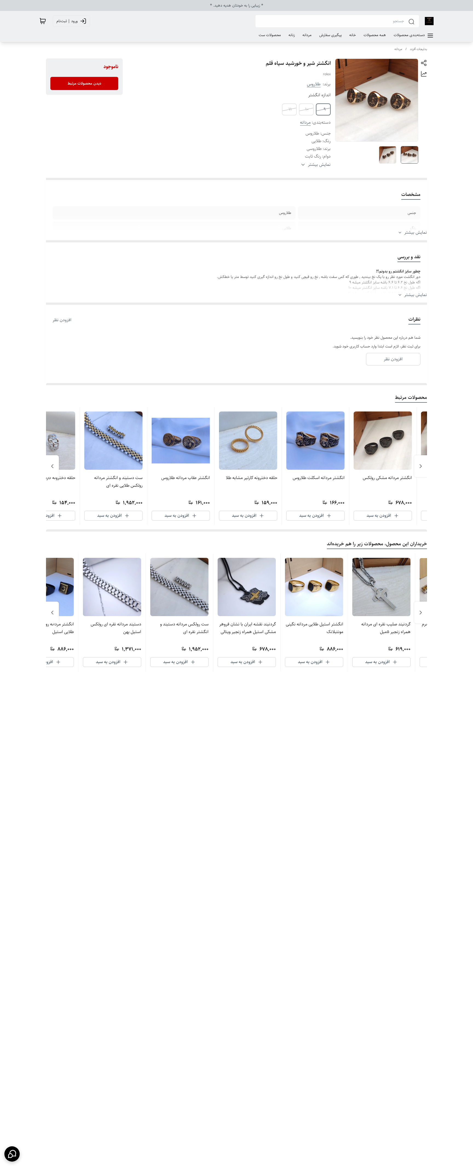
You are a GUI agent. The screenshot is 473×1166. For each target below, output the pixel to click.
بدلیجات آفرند (418, 49)
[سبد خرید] (42, 21)
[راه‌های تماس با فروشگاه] (12, 1154)
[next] (52, 466)
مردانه (398, 49)
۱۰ (307, 109)
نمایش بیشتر (415, 232)
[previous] (420, 466)
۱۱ (290, 109)
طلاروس (314, 84)
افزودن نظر (62, 320)
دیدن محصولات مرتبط (84, 83)
